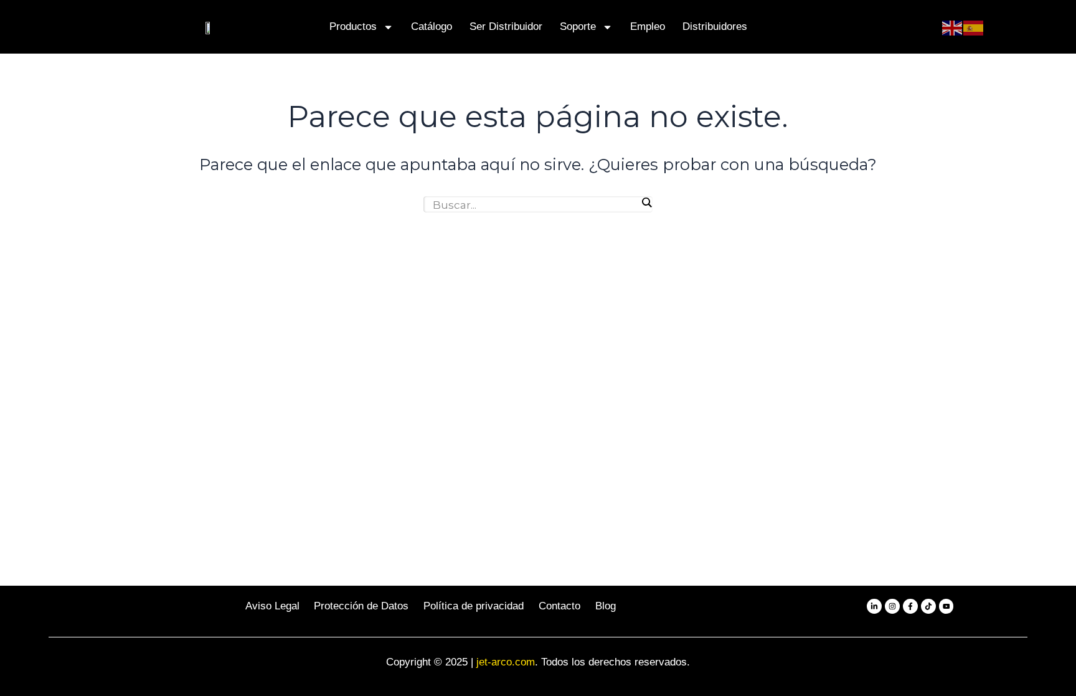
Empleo (647, 26)
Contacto (559, 606)
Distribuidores (714, 26)
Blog (605, 606)
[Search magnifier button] (646, 202)
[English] (952, 27)
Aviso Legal (272, 606)
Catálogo (431, 26)
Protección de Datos (361, 606)
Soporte (578, 26)
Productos (353, 26)
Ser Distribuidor (506, 26)
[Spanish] (973, 27)
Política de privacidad (473, 606)
